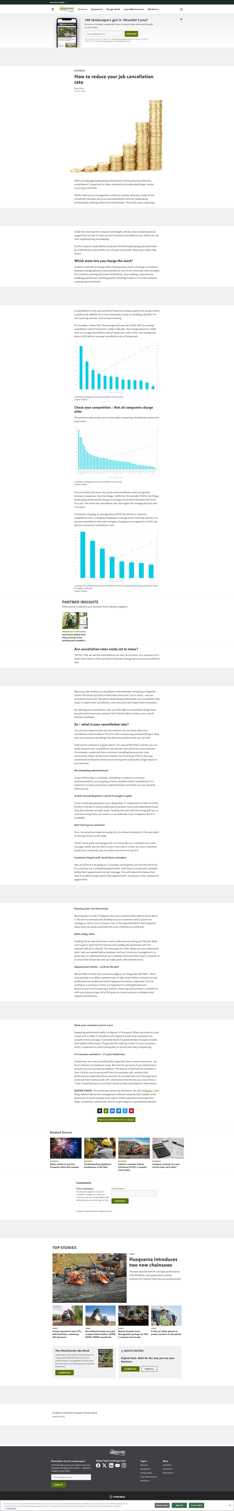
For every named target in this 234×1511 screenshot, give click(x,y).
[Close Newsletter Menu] (181, 19)
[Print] (99, 1110)
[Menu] (52, 9)
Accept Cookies (196, 1505)
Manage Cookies (162, 1505)
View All (149, 1369)
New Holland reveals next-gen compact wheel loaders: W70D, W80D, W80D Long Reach (100, 1334)
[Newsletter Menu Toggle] (181, 9)
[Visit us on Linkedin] (111, 1465)
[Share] (112, 1110)
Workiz (148, 1090)
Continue (120, 1201)
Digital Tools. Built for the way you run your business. (148, 1359)
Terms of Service (121, 41)
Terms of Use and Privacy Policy (122, 39)
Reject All (179, 1505)
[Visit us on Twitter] (104, 1465)
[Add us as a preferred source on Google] (106, 1110)
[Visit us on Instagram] (124, 1465)
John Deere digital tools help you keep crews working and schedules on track (75, 637)
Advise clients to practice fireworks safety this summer (64, 1165)
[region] (117, 1505)
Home (131, 1254)
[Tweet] (125, 1110)
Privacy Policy (107, 41)
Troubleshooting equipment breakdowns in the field (97, 1165)
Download (64, 1372)
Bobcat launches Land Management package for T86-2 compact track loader (133, 1334)
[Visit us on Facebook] (98, 1465)
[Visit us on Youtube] (117, 1465)
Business (79, 70)
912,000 (90, 180)
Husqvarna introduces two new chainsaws (153, 1262)
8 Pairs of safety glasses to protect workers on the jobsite (166, 1333)
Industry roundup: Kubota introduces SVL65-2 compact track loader (132, 1167)
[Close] (230, 1505)
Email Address (118, 1188)
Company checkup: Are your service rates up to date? (166, 1165)
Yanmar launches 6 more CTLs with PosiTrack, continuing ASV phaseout (67, 1334)
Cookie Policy (11, 1508)
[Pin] (131, 1110)
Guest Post (79, 88)
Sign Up (58, 1485)
